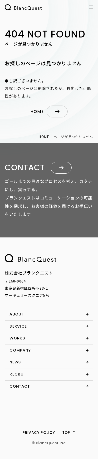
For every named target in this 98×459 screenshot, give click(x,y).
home (37, 111)
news (15, 362)
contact (20, 386)
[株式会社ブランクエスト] (30, 258)
